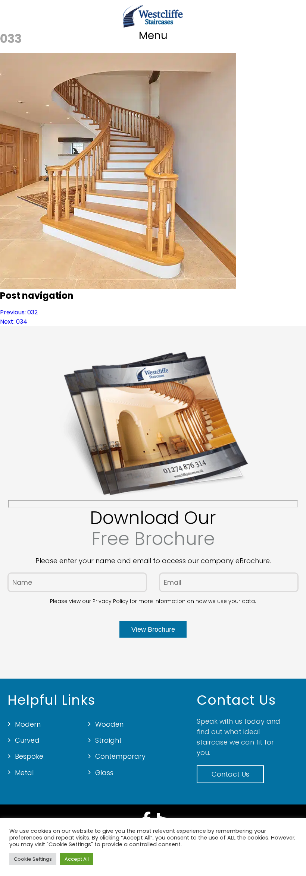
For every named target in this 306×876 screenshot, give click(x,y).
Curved (27, 740)
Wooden (109, 724)
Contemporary (120, 756)
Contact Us (230, 774)
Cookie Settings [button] (33, 859)
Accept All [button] (77, 859)
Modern (28, 724)
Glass (104, 772)
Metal (24, 772)
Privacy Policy (110, 601)
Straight (108, 740)
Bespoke (29, 756)
